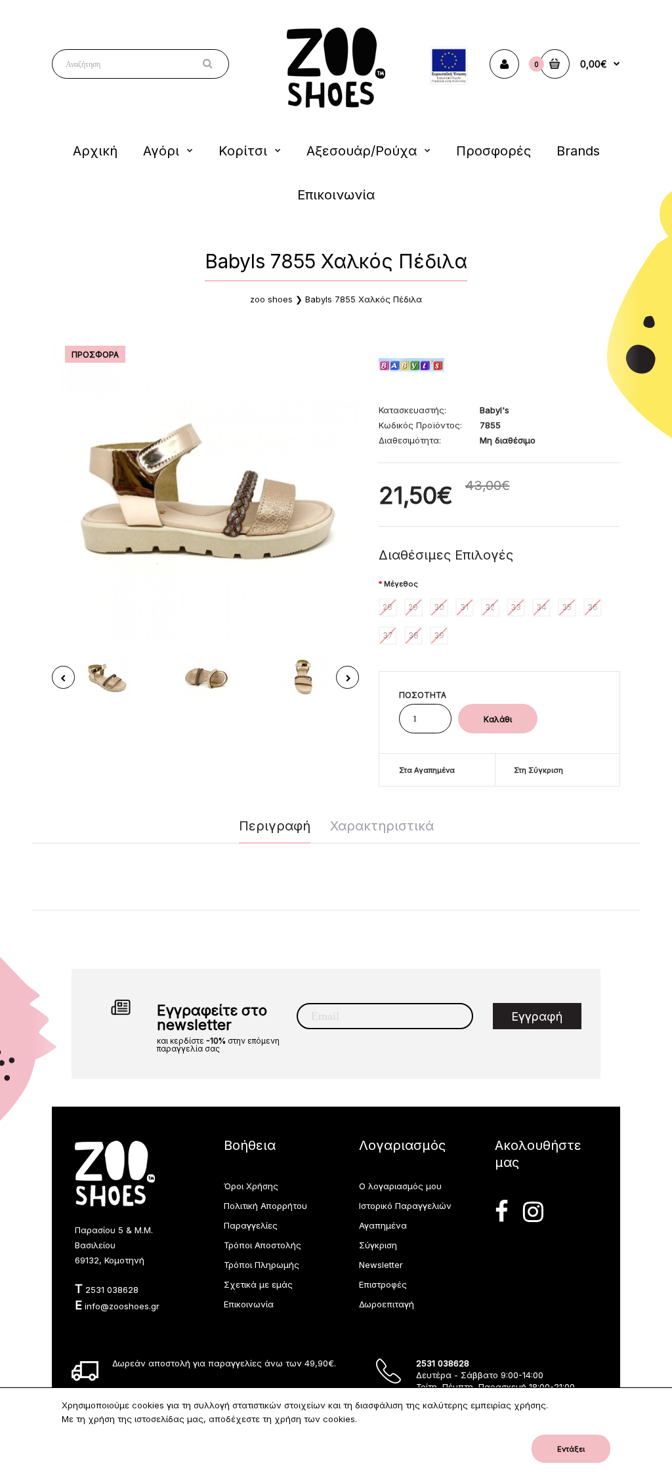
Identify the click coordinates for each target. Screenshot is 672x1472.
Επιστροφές (383, 1284)
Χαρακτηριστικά (382, 826)
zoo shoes (271, 299)
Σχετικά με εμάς (258, 1284)
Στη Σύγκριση (538, 770)
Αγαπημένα (383, 1225)
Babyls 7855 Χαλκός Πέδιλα (363, 299)
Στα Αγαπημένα (427, 770)
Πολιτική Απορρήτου (265, 1205)
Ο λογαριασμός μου (400, 1186)
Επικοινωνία (249, 1304)
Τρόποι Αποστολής (262, 1245)
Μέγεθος (401, 583)
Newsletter (381, 1264)
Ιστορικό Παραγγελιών (405, 1205)
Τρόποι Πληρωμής (261, 1264)
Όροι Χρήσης (251, 1186)
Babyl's (494, 410)
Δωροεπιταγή (386, 1304)
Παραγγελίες (251, 1225)
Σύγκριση (378, 1245)
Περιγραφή (274, 826)
